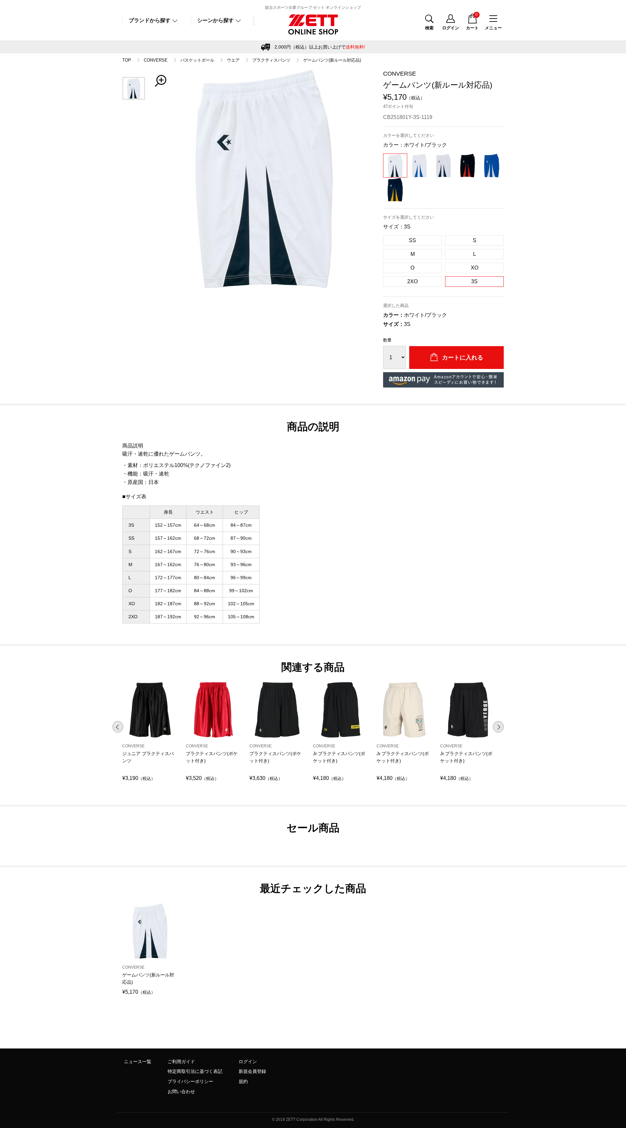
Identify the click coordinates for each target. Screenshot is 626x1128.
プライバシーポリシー (190, 1081)
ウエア (233, 60)
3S (474, 281)
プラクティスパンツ (271, 60)
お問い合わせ (181, 1091)
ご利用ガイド (181, 1061)
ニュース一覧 (137, 1061)
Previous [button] (117, 726)
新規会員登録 (252, 1071)
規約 (243, 1081)
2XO (412, 281)
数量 (387, 340)
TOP (126, 60)
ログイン (248, 1061)
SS (412, 240)
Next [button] (498, 726)
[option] (264, 179)
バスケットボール (197, 60)
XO (474, 268)
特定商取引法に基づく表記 (195, 1071)
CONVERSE (156, 60)
